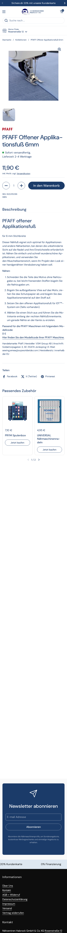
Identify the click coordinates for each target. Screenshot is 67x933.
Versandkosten (23, 173)
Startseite (6, 39)
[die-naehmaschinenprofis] (32, 12)
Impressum (8, 903)
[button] (61, 12)
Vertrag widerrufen (13, 912)
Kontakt (6, 890)
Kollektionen (20, 39)
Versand (7, 908)
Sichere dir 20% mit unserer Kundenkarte (33, 3)
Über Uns (7, 885)
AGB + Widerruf (11, 894)
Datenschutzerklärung (14, 899)
